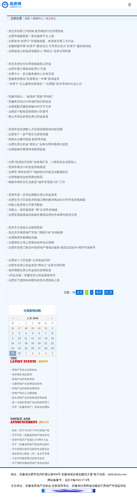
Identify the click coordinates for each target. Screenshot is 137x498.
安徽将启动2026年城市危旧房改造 (29, 101)
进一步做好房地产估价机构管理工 (30, 402)
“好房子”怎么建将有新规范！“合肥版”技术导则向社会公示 (45, 83)
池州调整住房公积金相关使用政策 (29, 270)
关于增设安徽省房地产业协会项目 (30, 463)
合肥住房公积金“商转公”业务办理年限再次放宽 (38, 144)
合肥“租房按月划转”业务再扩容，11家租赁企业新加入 (42, 161)
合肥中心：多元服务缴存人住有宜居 (31, 73)
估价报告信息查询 (22, 374)
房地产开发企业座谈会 (24, 369)
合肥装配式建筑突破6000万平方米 (29, 106)
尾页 (99, 292)
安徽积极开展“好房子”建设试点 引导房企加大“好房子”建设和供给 (49, 46)
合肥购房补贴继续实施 (22, 237)
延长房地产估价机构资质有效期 (29, 397)
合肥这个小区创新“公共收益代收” (29, 260)
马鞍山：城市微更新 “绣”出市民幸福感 (32, 209)
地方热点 (51, 18)
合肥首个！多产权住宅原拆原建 (28, 134)
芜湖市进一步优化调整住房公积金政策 (32, 194)
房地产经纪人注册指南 (24, 393)
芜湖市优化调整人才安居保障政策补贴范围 (35, 129)
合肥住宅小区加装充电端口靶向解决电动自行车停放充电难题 (46, 199)
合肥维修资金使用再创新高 (25, 177)
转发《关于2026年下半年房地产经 (30, 430)
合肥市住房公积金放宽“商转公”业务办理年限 (36, 265)
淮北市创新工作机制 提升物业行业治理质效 (35, 31)
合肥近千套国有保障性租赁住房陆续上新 (34, 280)
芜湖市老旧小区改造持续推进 (26, 167)
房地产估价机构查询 (23, 379)
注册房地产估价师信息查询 (27, 383)
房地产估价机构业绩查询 (25, 388)
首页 (27, 18)
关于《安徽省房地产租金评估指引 (30, 444)
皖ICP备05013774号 (77, 480)
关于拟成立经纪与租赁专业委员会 (30, 449)
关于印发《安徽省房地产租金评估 (30, 435)
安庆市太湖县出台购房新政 (25, 227)
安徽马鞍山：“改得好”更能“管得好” (30, 96)
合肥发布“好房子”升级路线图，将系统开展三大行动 (41, 41)
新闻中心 (38, 18)
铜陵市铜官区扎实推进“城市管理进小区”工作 (36, 182)
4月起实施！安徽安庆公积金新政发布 (31, 275)
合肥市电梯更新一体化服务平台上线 (31, 36)
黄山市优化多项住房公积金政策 (28, 116)
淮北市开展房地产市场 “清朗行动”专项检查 (35, 232)
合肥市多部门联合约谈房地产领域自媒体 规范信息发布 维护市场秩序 (51, 247)
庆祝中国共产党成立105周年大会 (30, 439)
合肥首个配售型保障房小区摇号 (28, 111)
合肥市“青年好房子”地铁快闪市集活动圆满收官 (38, 172)
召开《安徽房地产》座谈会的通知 (30, 407)
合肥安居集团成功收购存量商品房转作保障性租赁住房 (42, 214)
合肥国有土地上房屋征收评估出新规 (31, 242)
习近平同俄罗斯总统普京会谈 (28, 458)
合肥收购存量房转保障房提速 (26, 149)
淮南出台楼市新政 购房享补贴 (27, 139)
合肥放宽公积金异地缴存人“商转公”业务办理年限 (39, 51)
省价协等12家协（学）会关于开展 (30, 453)
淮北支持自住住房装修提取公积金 (29, 63)
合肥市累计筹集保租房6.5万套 (27, 68)
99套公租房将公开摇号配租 (25, 204)
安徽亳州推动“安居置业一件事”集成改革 (33, 78)
